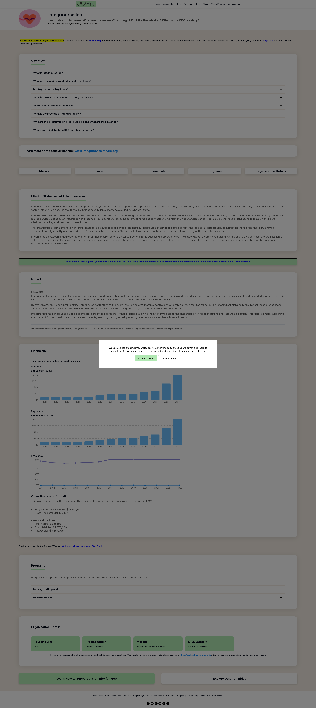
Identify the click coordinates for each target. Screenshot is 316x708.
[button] (158, 354)
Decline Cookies (170, 358)
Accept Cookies (146, 358)
